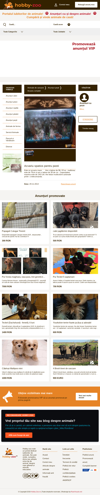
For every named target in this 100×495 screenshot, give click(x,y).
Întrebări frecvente (66, 456)
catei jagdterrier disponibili (65, 231)
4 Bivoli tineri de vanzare (64, 368)
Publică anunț (88, 455)
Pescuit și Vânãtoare (10, 139)
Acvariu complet (34, 91)
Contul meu (47, 462)
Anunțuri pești (11, 120)
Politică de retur (69, 466)
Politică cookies (69, 477)
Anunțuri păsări (12, 114)
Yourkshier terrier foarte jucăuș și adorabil (72, 323)
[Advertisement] (33, 59)
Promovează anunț (88, 460)
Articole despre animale (49, 467)
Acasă (45, 455)
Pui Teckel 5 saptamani (63, 277)
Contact (46, 458)
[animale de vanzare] (10, 453)
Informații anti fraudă (48, 475)
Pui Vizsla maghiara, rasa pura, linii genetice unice (22, 277)
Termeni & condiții (70, 462)
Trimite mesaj (87, 128)
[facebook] (32, 475)
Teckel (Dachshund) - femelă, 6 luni (18, 323)
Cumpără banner (90, 466)
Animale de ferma (13, 126)
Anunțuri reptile (12, 108)
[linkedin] (28, 475)
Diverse (9, 147)
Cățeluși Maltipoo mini (12, 368)
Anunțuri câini (11, 96)
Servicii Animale (12, 132)
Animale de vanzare (35, 88)
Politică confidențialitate (69, 471)
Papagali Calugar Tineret (13, 231)
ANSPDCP (67, 480)
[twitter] (35, 475)
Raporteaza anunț (68, 184)
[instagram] (24, 475)
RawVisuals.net (76, 492)
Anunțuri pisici (11, 102)
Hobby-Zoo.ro (36, 492)
